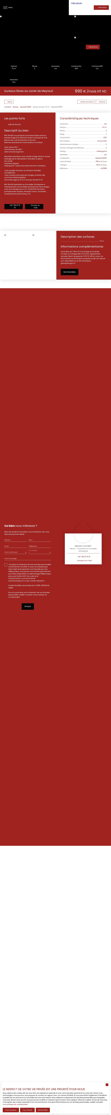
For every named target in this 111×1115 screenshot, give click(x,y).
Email (6, 546)
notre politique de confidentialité (15, 1104)
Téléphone (33, 546)
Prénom (7, 540)
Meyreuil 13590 (25, 107)
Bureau (15, 107)
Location (7, 107)
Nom (30, 540)
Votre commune (10, 552)
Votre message (10, 558)
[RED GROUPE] (80, 7)
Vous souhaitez (33, 550)
